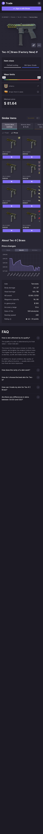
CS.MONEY (5, 17)
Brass (25, 17)
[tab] (8, 250)
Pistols (13, 17)
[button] (21, 86)
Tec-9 (19, 17)
